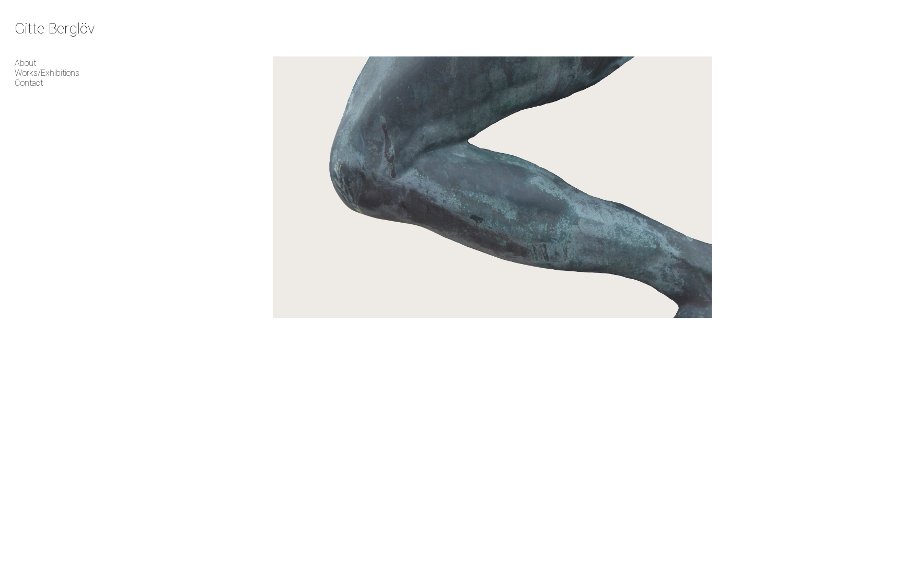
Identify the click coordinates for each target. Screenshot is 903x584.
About (25, 63)
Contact (29, 83)
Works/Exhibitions (47, 73)
